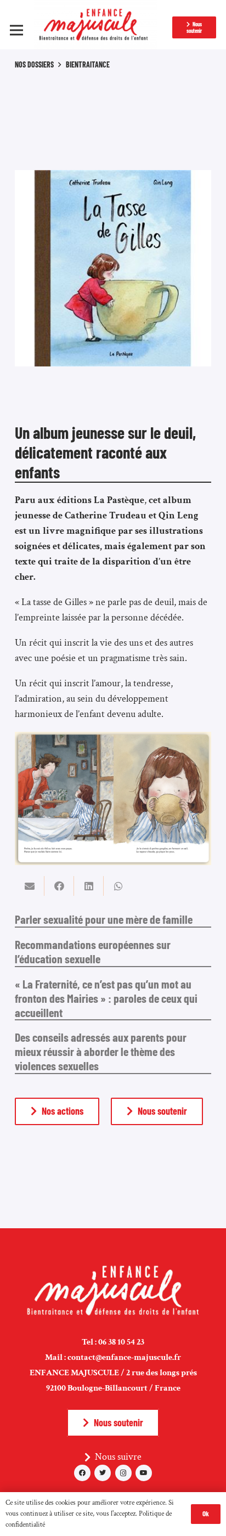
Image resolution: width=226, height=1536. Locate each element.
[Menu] (16, 30)
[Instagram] (123, 1473)
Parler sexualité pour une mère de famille (104, 919)
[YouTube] (143, 1473)
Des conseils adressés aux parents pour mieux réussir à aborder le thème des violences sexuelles (101, 1051)
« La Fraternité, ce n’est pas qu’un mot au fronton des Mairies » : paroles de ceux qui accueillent (106, 997)
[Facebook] (82, 1473)
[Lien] (95, 24)
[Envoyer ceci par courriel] (29, 886)
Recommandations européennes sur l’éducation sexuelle (93, 951)
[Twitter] (102, 1473)
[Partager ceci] (59, 886)
